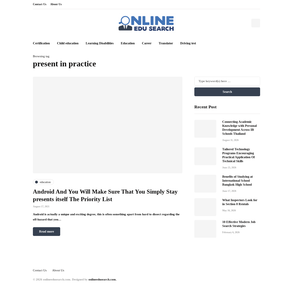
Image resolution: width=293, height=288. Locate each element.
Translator (166, 43)
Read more (46, 231)
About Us (56, 4)
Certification (41, 43)
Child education (68, 43)
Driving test (188, 43)
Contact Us (39, 4)
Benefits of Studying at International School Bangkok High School (237, 180)
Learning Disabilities (100, 43)
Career (146, 43)
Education (128, 43)
